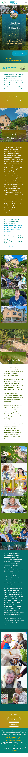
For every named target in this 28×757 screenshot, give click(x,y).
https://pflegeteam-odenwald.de (14, 737)
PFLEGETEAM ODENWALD (13, 2)
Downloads (14, 724)
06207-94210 (20, 53)
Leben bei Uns (14, 101)
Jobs (6, 85)
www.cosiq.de (14, 750)
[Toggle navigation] (26, 2)
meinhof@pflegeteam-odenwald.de (14, 246)
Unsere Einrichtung (14, 96)
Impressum (14, 714)
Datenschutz (14, 719)
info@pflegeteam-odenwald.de (12, 60)
